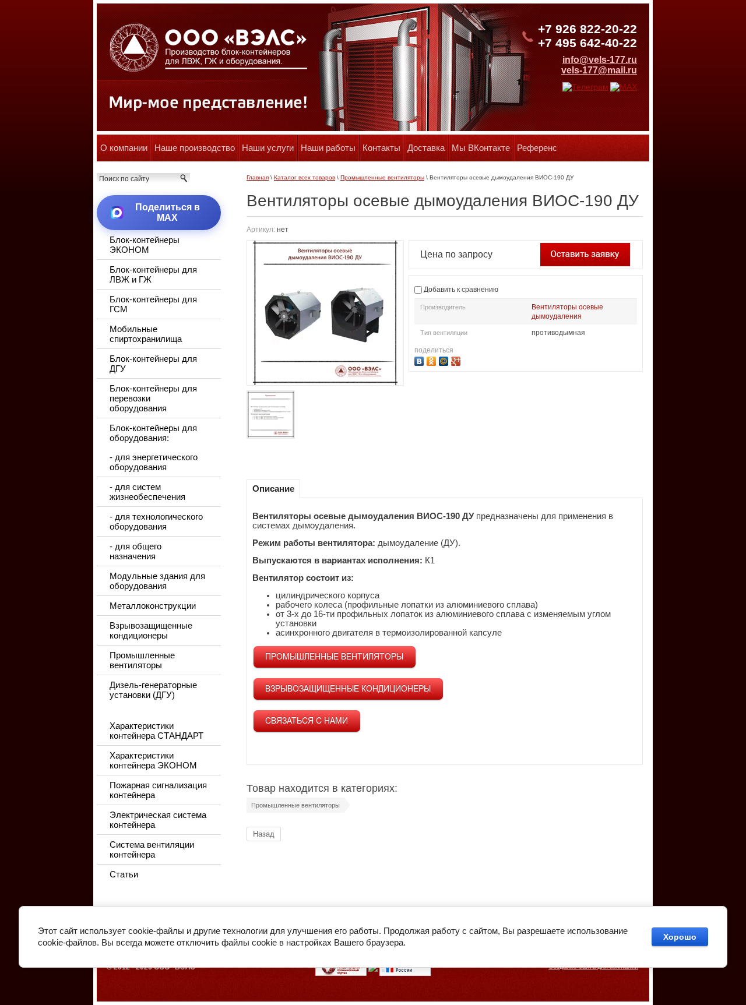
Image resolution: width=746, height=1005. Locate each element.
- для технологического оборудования (156, 521)
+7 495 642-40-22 (587, 43)
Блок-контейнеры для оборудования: (153, 433)
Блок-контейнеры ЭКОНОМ (145, 245)
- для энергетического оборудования (154, 462)
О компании (123, 148)
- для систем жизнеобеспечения (147, 492)
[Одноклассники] (433, 360)
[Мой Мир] (445, 360)
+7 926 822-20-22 (587, 29)
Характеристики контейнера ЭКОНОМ (153, 760)
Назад (264, 834)
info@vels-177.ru (599, 60)
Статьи (124, 874)
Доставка (426, 148)
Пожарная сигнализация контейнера (158, 790)
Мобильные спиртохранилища (146, 334)
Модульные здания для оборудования (157, 581)
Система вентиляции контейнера (152, 849)
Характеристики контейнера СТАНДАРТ (156, 730)
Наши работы (328, 148)
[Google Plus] (457, 360)
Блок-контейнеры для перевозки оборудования (153, 398)
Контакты (381, 148)
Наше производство (194, 148)
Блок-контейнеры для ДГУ (153, 363)
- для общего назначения (135, 551)
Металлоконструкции (153, 606)
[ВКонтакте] (420, 360)
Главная (258, 177)
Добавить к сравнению (460, 289)
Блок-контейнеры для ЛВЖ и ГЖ (153, 274)
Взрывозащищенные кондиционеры (151, 630)
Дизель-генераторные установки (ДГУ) (153, 690)
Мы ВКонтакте (481, 148)
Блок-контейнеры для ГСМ (153, 304)
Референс (537, 148)
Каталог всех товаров (304, 177)
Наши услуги (268, 148)
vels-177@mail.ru (599, 70)
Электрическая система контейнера (158, 820)
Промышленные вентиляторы (382, 177)
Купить (585, 254)
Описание (273, 488)
